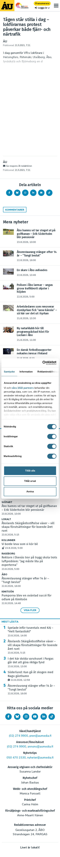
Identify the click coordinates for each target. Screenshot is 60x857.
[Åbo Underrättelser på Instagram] (26, 716)
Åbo (4, 574)
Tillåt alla (30, 470)
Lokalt (6, 519)
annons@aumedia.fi (40, 746)
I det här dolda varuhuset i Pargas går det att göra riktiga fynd (30, 662)
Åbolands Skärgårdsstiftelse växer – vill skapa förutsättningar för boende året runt (32, 647)
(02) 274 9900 (18, 736)
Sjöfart (7, 502)
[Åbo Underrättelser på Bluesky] (17, 716)
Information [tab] (26, 371)
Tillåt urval (30, 481)
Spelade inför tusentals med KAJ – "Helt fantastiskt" (30, 631)
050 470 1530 (16, 757)
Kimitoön (8, 591)
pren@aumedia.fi (40, 736)
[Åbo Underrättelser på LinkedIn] (43, 716)
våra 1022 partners (23, 387)
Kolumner (8, 540)
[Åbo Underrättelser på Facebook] (8, 716)
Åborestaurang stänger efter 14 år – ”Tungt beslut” (31, 689)
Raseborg (8, 553)
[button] (42, 8)
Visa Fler (30, 610)
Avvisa (30, 491)
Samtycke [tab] (9, 371)
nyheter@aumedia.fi (40, 757)
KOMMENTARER (14, 209)
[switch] (51, 436)
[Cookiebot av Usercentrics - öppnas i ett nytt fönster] (42, 363)
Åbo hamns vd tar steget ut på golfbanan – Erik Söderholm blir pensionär (29, 509)
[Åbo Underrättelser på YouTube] (35, 716)
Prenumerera (42, 3)
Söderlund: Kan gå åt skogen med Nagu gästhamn (30, 676)
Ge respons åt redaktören (19, 165)
